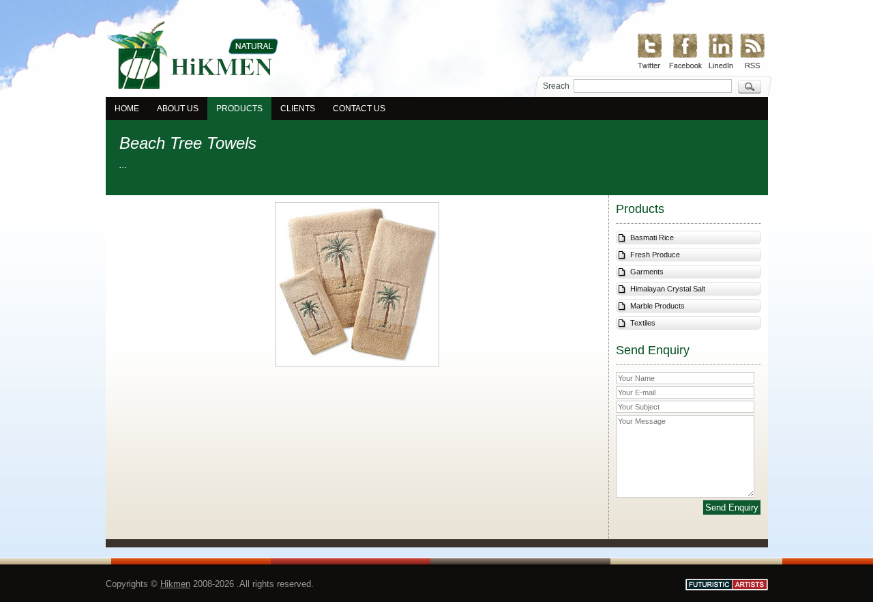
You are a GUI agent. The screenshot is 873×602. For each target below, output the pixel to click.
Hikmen (175, 584)
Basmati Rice (652, 237)
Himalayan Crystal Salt (667, 289)
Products (239, 108)
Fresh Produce (655, 254)
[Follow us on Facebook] (685, 49)
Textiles (642, 323)
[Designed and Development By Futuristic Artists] (726, 584)
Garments (647, 272)
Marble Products (657, 306)
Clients (297, 108)
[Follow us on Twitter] (650, 50)
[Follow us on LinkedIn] (721, 50)
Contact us (359, 108)
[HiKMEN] (192, 86)
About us (177, 108)
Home (127, 108)
